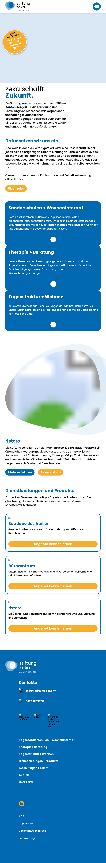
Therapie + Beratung (33, 747)
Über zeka (16, 188)
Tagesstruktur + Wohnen (36, 754)
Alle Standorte (35, 701)
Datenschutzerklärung (32, 831)
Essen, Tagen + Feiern (33, 768)
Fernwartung (27, 838)
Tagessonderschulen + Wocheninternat (47, 740)
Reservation (50, 472)
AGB (21, 816)
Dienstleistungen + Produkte (38, 761)
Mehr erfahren (53, 239)
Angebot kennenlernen (53, 544)
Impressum (26, 823)
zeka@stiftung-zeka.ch (41, 691)
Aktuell (24, 775)
